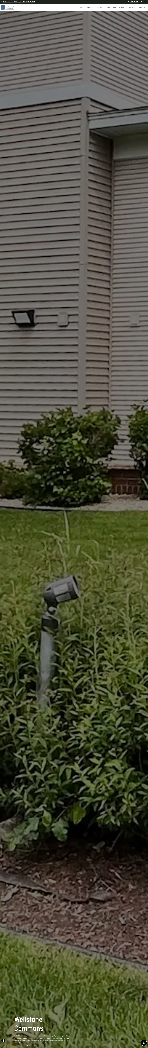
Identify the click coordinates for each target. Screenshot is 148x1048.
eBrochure (122, 7)
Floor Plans (99, 7)
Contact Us (132, 7)
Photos (108, 7)
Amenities (89, 7)
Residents (144, 2)
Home (81, 7)
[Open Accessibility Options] (3, 1040)
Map (114, 7)
